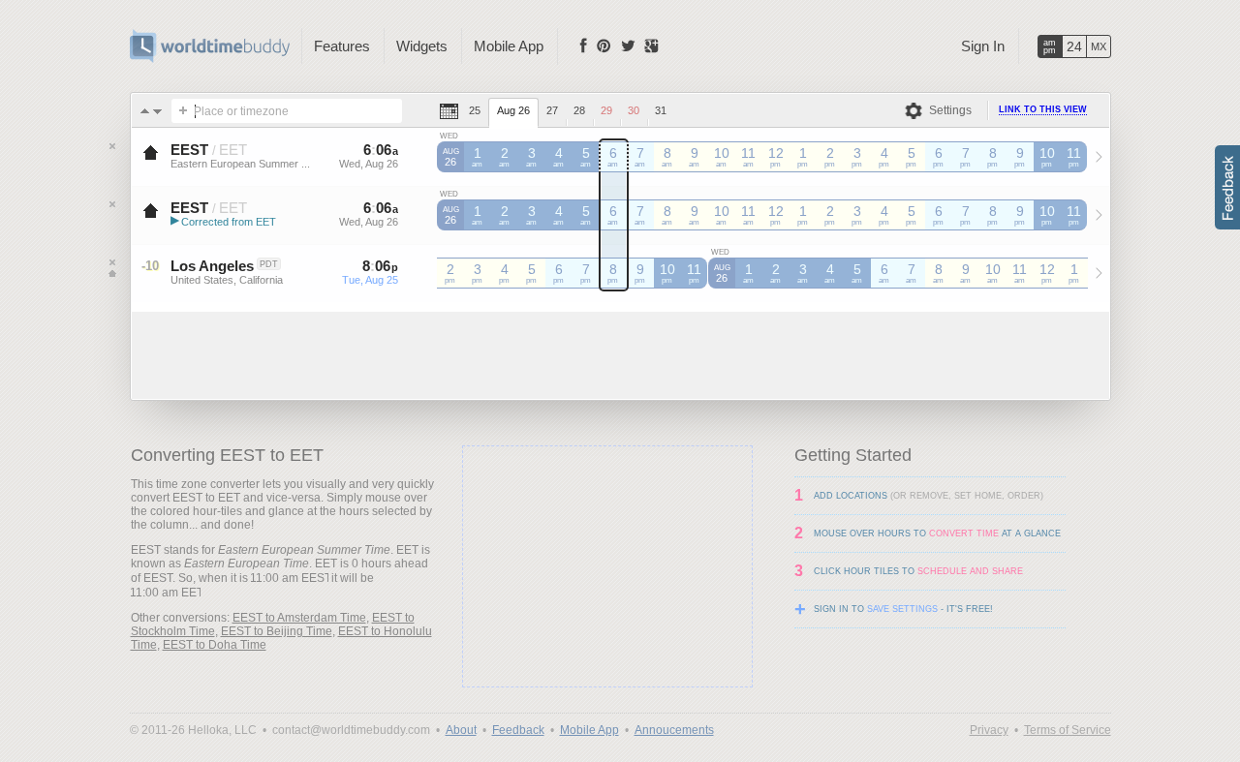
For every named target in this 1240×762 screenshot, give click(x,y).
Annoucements (674, 730)
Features (342, 46)
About (461, 730)
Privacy (989, 730)
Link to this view (1043, 109)
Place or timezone (241, 111)
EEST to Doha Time (214, 645)
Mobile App (508, 46)
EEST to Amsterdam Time (299, 618)
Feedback (518, 730)
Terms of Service (1067, 730)
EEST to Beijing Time (276, 631)
